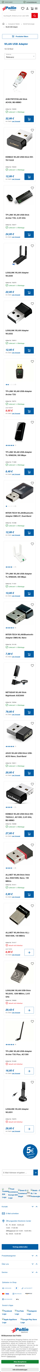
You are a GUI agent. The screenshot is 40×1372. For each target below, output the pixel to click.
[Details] (29, 952)
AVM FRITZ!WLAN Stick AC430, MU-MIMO (16, 101)
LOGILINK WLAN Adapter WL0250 (17, 274)
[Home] (3, 24)
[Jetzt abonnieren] (35, 1172)
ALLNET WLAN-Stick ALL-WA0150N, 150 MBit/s (18, 934)
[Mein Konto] (27, 8)
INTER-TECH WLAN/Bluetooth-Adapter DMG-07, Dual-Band (19, 514)
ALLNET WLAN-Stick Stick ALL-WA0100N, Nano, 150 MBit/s (18, 877)
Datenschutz (16, 1177)
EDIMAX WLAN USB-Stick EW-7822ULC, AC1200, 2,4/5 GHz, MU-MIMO (19, 817)
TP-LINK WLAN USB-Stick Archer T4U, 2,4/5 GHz (17, 216)
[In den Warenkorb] (29, 119)
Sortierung (8, 54)
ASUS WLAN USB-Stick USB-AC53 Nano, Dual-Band (19, 755)
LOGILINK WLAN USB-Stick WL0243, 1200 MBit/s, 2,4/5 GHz (18, 993)
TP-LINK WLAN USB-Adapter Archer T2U (19, 393)
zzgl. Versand (16, 121)
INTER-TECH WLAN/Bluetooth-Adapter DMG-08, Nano (19, 636)
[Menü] (36, 8)
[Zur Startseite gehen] (9, 8)
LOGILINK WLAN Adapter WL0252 (17, 332)
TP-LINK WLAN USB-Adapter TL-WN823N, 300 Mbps (19, 454)
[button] (34, 1206)
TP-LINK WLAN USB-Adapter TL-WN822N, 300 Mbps (19, 575)
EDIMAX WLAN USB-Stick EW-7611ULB (19, 158)
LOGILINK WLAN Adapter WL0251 (17, 1111)
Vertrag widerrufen (20, 1247)
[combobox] (17, 15)
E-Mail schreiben (12, 1213)
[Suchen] (34, 15)
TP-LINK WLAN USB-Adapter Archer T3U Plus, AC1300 (19, 1053)
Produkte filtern (21, 36)
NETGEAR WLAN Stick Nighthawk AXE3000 (16, 694)
